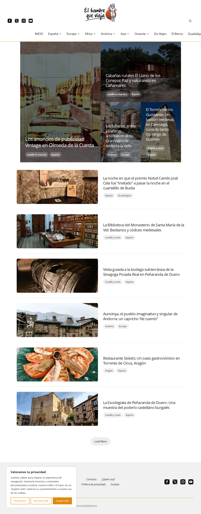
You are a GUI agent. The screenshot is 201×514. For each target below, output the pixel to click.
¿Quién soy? (108, 479)
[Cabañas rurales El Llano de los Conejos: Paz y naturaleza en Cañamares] (141, 72)
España (55, 154)
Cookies (115, 484)
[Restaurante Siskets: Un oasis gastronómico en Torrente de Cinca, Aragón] (57, 364)
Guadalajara (124, 195)
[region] (41, 487)
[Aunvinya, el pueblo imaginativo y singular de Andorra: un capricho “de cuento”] (57, 320)
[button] (190, 21)
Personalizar (20, 500)
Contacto (91, 479)
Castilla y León (155, 148)
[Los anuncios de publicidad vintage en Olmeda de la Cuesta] (60, 102)
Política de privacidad (93, 484)
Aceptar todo (62, 500)
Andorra (112, 154)
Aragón (109, 370)
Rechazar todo (41, 500)
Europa (125, 154)
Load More (100, 441)
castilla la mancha (37, 154)
